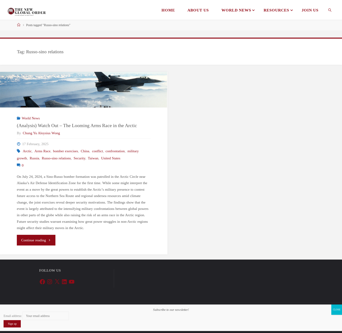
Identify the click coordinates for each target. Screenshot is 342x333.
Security (79, 158)
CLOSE (336, 309)
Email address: (13, 316)
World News (31, 118)
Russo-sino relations (56, 158)
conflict (97, 151)
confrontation (115, 151)
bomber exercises (65, 151)
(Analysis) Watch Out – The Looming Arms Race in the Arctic (77, 125)
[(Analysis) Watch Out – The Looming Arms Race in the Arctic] (83, 90)
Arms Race (42, 151)
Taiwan (93, 158)
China (85, 151)
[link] (330, 10)
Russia (34, 158)
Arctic (27, 151)
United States (110, 158)
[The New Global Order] (26, 10)
